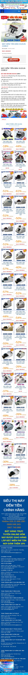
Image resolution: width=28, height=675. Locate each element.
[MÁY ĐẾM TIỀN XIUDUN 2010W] (20, 426)
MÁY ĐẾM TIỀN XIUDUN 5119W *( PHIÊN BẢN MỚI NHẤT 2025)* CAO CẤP (20, 212)
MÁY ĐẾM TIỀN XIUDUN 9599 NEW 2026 (20, 166)
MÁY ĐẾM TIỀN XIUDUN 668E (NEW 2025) (7, 363)
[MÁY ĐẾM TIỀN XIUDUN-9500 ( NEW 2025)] (20, 378)
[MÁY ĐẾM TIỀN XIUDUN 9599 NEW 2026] (20, 157)
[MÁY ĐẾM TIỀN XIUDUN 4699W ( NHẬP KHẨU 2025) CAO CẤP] (7, 229)
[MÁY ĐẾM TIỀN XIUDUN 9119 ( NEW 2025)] (7, 201)
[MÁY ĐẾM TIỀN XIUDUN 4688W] (7, 279)
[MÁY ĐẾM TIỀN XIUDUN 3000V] (7, 304)
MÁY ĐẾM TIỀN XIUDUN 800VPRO (7, 142)
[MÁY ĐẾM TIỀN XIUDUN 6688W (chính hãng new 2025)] (7, 328)
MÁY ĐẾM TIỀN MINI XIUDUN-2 (9, 73)
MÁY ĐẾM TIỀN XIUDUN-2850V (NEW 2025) (7, 264)
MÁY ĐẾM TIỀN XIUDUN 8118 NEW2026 (7, 186)
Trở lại (4, 119)
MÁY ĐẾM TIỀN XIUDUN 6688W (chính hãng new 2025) (7, 338)
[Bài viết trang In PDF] (21, 14)
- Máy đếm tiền (4, 75)
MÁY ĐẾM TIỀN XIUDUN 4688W (7, 287)
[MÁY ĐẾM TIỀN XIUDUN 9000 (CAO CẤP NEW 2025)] (20, 304)
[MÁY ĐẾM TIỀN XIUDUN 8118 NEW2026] (7, 177)
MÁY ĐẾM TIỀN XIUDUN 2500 (7, 434)
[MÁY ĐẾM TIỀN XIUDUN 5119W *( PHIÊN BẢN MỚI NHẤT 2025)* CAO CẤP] (20, 201)
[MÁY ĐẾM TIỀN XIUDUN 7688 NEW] (7, 157)
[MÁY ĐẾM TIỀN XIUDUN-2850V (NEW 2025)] (7, 255)
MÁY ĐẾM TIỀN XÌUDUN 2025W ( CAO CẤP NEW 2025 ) (20, 289)
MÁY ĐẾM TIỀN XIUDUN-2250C (7, 387)
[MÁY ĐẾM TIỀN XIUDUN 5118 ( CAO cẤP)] (7, 401)
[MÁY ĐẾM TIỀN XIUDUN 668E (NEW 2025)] (7, 354)
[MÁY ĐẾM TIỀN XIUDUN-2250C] (7, 378)
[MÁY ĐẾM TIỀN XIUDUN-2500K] (20, 255)
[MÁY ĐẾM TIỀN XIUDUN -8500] (20, 229)
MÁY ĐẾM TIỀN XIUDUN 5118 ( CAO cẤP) (7, 411)
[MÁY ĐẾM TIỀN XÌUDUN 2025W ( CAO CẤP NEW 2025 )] (20, 279)
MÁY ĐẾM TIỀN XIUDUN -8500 (20, 237)
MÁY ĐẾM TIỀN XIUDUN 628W (14, 481)
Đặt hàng (13, 60)
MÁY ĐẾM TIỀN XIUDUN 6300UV (20, 142)
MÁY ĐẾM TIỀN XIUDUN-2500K (20, 263)
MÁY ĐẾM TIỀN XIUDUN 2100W (7, 457)
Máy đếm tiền (5, 87)
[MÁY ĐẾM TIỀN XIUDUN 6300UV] (20, 134)
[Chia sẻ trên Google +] (25, 14)
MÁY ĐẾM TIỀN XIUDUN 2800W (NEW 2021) (20, 458)
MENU (2, 11)
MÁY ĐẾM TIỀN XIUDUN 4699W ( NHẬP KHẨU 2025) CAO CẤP (7, 238)
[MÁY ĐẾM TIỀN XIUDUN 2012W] (20, 401)
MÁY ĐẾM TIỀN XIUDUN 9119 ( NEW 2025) (7, 211)
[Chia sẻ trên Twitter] (24, 14)
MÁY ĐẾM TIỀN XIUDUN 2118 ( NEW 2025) (20, 186)
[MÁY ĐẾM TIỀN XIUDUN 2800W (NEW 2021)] (20, 449)
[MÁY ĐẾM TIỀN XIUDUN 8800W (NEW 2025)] (20, 328)
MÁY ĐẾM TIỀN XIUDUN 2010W (20, 434)
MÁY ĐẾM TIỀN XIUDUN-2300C (20, 362)
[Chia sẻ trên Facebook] (22, 14)
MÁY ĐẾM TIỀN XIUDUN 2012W (20, 410)
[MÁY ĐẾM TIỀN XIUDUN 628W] (14, 472)
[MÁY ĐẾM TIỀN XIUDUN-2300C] (20, 354)
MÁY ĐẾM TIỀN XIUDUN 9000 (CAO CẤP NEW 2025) (20, 313)
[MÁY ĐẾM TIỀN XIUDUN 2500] (7, 426)
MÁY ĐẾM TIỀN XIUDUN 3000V (7, 312)
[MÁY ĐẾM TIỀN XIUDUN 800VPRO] (7, 134)
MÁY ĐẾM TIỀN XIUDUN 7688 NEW (7, 165)
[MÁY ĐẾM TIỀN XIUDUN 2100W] (7, 449)
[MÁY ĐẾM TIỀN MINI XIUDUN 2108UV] (14, 28)
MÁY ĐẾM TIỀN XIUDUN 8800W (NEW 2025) (20, 337)
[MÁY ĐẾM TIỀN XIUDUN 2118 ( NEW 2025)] (20, 177)
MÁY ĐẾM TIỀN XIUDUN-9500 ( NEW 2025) (20, 388)
